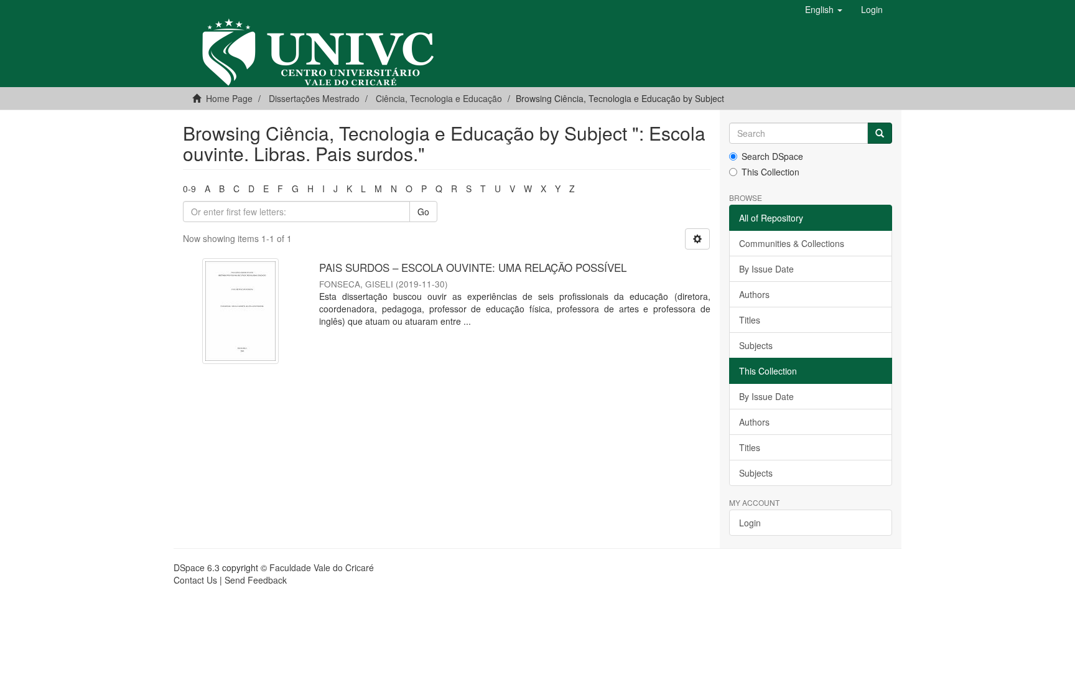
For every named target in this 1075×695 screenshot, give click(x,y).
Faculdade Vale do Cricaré (321, 567)
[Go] (879, 133)
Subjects (756, 345)
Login (750, 522)
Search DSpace (772, 156)
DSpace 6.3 (197, 567)
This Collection (770, 172)
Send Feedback (256, 580)
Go (423, 211)
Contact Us (195, 580)
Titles (749, 320)
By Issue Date (766, 269)
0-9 (189, 188)
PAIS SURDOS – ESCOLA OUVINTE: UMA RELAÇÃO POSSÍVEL (472, 267)
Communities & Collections (791, 243)
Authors (754, 294)
